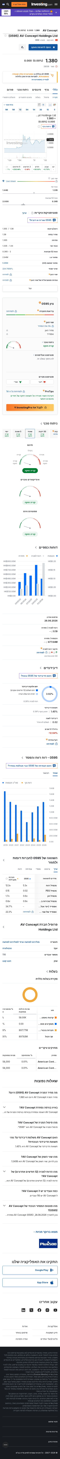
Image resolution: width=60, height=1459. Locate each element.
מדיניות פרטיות (52, 1431)
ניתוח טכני (22, 89)
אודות (25, 1326)
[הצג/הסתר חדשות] (39, 104)
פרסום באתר (22, 1332)
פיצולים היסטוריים (8, 97)
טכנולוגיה (7, 948)
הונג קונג (6, 961)
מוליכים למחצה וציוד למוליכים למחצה (21, 942)
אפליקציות (53, 1326)
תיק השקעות (52, 1332)
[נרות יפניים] (54, 104)
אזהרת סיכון (53, 1441)
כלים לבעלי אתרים (49, 1339)
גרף (47, 89)
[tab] (42, 433)
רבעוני (46, 773)
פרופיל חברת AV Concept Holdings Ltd (39, 927)
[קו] (50, 104)
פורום (10, 89)
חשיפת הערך (11, 181)
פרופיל (46, 97)
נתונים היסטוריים (25, 97)
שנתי (55, 773)
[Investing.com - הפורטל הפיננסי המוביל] (42, 4)
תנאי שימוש (53, 1421)
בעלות (38, 97)
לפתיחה (26, 911)
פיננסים (36, 89)
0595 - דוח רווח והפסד (41, 757)
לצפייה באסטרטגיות (40, 79)
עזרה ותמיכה (22, 1339)
